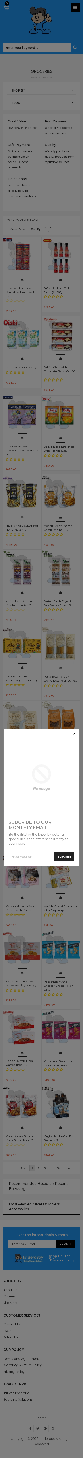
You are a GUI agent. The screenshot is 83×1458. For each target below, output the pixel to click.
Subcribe (64, 856)
